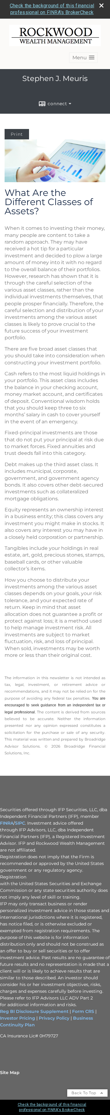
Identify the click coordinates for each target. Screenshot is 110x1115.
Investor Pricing (17, 1018)
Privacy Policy (54, 1018)
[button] (83, 57)
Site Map (10, 1072)
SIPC (20, 823)
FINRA (6, 823)
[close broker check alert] (101, 5)
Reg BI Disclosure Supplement (35, 1011)
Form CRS (83, 1011)
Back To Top (84, 1093)
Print (17, 134)
